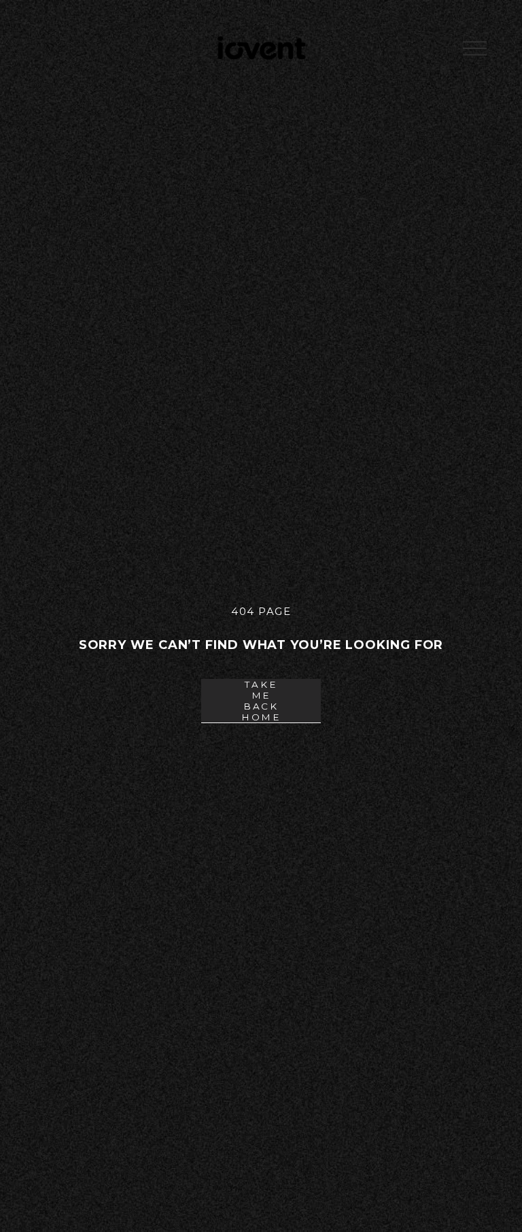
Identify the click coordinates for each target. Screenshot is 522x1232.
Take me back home (261, 700)
